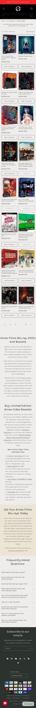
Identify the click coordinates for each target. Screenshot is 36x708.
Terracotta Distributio (15, 550)
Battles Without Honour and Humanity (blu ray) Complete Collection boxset (9, 272)
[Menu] (4, 9)
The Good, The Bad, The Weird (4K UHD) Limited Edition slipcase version (26, 165)
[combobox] (18, 16)
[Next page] (31, 324)
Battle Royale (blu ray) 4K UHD (8, 234)
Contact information (18, 703)
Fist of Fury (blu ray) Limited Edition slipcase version (8, 57)
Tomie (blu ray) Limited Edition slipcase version (26, 127)
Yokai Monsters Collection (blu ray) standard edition (26, 271)
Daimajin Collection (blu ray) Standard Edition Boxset (8, 128)
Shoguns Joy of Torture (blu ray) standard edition (26, 307)
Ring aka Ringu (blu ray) (26, 56)
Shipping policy (24, 701)
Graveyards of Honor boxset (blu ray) (9, 93)
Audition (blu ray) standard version (9, 307)
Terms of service (13, 701)
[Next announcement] (32, 2)
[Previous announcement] (3, 2)
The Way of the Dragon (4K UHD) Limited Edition (9, 200)
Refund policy (16, 698)
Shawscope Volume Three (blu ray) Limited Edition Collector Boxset (26, 235)
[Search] (31, 16)
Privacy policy (25, 698)
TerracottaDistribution (17, 695)
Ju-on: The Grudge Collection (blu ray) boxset (26, 200)
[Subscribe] (30, 648)
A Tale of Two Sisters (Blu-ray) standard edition (26, 93)
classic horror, (26, 378)
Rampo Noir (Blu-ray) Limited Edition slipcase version (8, 165)
